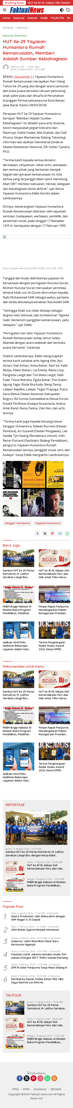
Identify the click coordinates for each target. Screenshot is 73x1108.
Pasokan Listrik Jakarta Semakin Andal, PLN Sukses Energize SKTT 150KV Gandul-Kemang (39, 956)
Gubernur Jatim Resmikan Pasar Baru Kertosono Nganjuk (35, 943)
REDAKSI (56, 1089)
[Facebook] (20, 1078)
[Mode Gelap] (62, 10)
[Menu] (5, 10)
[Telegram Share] (60, 533)
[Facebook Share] (37, 533)
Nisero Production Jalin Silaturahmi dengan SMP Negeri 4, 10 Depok (38, 918)
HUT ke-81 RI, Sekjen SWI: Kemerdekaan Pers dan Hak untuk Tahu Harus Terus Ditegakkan (54, 574)
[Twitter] (27, 1078)
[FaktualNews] (26, 10)
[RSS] (54, 1078)
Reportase (21, 35)
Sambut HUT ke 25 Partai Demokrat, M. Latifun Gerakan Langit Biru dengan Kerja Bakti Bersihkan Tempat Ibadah (18, 574)
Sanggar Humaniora (17, 523)
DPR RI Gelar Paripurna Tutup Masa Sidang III (39, 967)
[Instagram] (40, 1078)
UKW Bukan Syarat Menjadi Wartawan (35, 929)
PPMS (26, 1089)
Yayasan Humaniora (47, 523)
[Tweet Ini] (45, 533)
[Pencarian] (68, 10)
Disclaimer (40, 1089)
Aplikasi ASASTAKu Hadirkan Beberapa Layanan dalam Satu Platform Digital (16, 646)
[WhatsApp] (47, 1078)
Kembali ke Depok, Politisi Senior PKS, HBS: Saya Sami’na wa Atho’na (37, 980)
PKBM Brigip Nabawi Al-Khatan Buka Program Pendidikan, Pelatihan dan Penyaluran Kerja (17, 610)
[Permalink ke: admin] (6, 67)
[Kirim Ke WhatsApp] (67, 533)
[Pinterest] (33, 1078)
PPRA (16, 1089)
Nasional (8, 35)
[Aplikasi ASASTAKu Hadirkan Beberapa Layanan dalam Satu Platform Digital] (18, 630)
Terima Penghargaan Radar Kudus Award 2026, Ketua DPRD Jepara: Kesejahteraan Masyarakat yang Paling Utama (54, 646)
